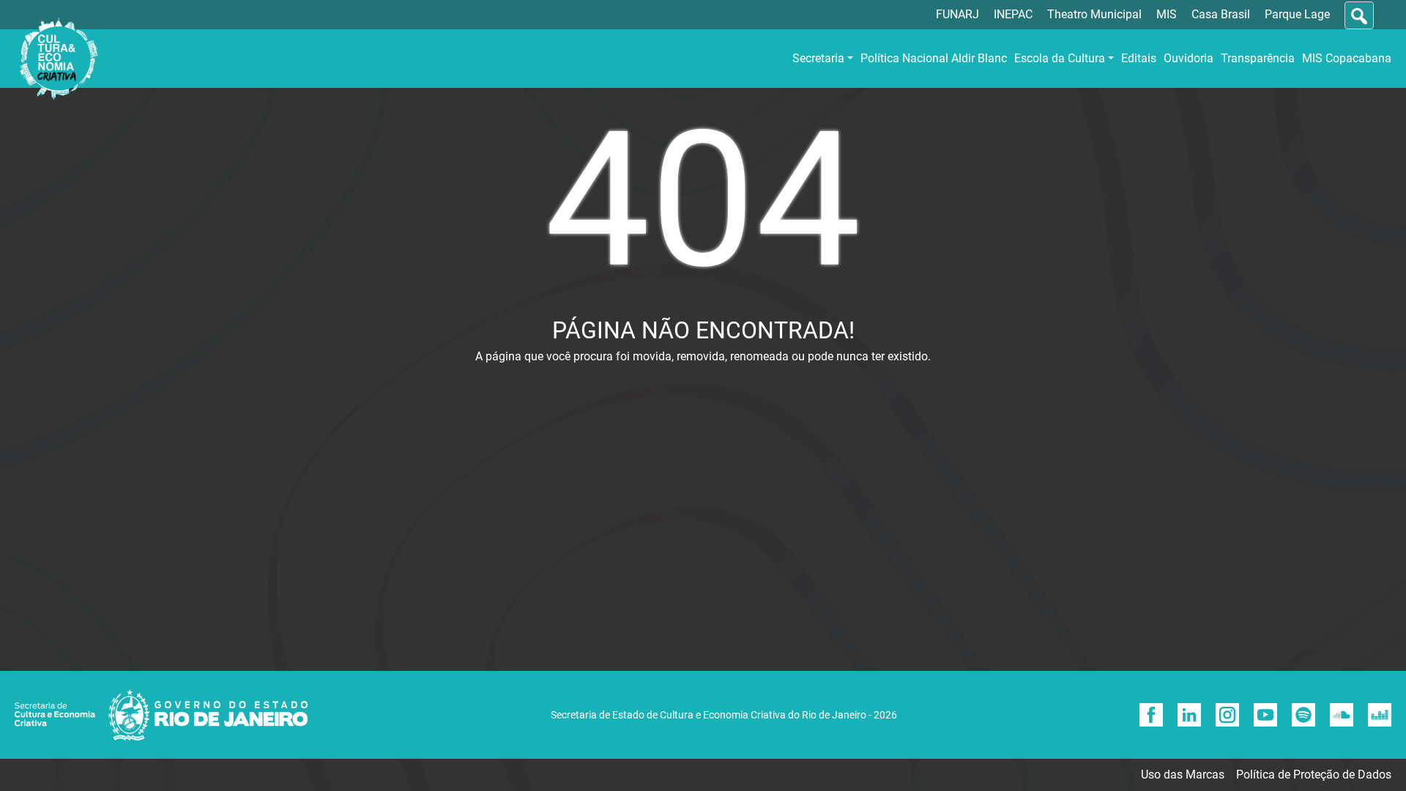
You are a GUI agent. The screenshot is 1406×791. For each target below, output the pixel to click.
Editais (1138, 58)
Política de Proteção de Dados (1313, 774)
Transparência (1258, 58)
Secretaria (818, 58)
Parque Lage (1297, 14)
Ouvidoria (1188, 58)
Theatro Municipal (1094, 14)
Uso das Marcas (1182, 774)
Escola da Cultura (1059, 58)
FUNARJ (957, 14)
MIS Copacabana (1346, 58)
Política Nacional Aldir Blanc (933, 58)
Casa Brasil (1220, 14)
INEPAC (1013, 14)
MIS (1166, 14)
